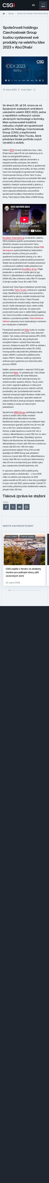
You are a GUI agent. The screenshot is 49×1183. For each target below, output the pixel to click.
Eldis (27, 330)
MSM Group (19, 412)
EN (33, 5)
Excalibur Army (29, 269)
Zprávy (11, 13)
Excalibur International (13, 238)
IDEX (12, 150)
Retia (16, 372)
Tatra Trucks (21, 290)
